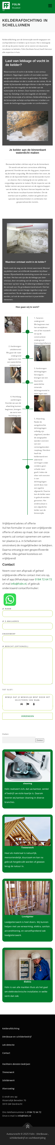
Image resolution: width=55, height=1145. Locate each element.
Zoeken (5, 734)
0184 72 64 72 (43, 579)
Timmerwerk (8, 1072)
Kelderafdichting (10, 1028)
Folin (16, 4)
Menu (49, 5)
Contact (6, 1053)
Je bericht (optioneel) (15, 646)
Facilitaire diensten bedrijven (16, 1064)
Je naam (6, 609)
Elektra (27, 981)
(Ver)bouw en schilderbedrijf (16, 1036)
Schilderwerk (8, 1080)
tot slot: (7, 689)
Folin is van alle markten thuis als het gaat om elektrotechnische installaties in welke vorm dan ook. (26, 991)
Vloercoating (8, 1088)
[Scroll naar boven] (27, 1126)
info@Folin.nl (18, 583)
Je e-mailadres (10, 621)
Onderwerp (9, 634)
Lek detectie (8, 1044)
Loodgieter (27, 916)
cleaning (27, 783)
